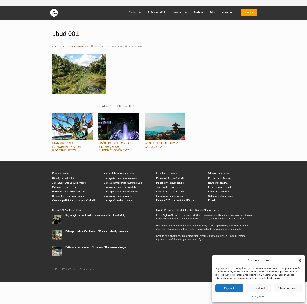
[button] (300, 260)
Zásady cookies (258, 296)
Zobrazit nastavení (288, 288)
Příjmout (229, 288)
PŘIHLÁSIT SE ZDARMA (186, 171)
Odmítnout (258, 288)
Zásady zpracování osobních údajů (186, 196)
